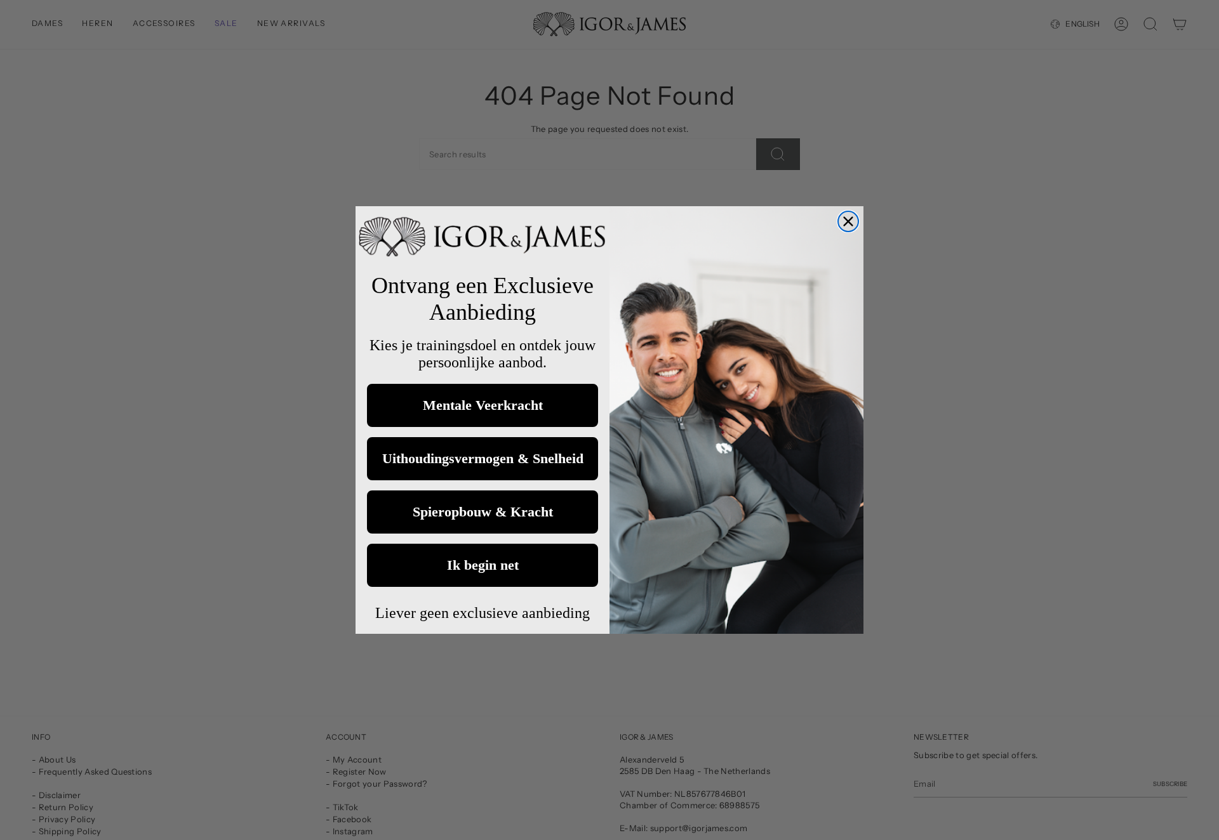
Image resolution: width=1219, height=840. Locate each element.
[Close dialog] (848, 221)
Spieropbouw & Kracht (483, 512)
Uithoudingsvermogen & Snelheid (482, 458)
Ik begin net (483, 565)
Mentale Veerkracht (483, 405)
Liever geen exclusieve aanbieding (482, 613)
